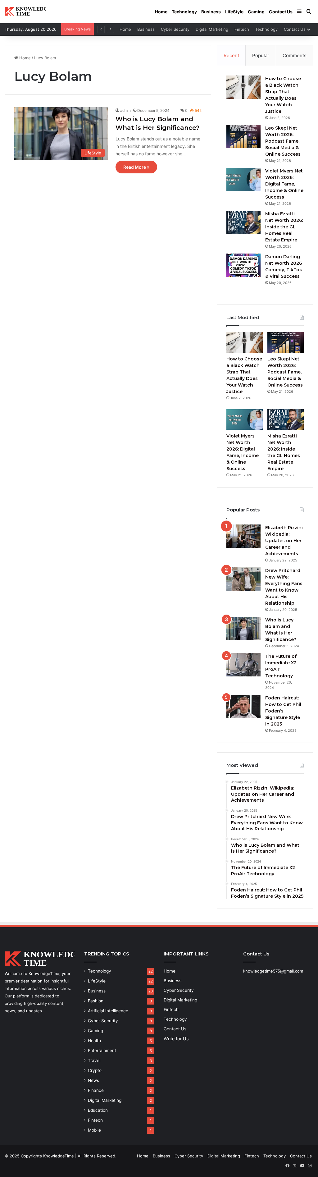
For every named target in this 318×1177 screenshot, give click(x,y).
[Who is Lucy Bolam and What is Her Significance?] (243, 628)
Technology (184, 11)
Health (94, 1040)
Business (211, 11)
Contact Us (281, 11)
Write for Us (176, 1038)
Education (98, 1110)
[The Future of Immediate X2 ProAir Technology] (243, 664)
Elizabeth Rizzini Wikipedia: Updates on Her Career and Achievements (284, 540)
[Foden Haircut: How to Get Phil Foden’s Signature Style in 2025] (243, 706)
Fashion (95, 1000)
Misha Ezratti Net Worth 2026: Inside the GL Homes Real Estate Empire (284, 227)
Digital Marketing (212, 29)
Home (161, 11)
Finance (96, 1090)
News (93, 1080)
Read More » (136, 167)
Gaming (256, 11)
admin (125, 110)
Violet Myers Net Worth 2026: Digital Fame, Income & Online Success (284, 184)
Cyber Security (175, 29)
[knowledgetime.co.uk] (25, 12)
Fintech (241, 29)
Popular (260, 55)
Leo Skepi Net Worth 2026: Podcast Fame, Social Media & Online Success (283, 141)
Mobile (94, 1130)
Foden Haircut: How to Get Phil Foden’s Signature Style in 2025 (283, 711)
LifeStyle (234, 11)
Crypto (95, 1070)
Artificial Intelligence (108, 1010)
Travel (94, 1060)
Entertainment (102, 1050)
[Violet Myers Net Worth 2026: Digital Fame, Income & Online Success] (243, 179)
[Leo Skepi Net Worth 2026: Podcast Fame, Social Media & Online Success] (243, 136)
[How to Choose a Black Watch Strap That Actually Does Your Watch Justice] (243, 87)
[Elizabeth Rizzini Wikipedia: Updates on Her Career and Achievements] (243, 536)
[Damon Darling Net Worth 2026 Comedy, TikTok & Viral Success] (243, 265)
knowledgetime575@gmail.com (273, 971)
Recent (231, 55)
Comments (295, 55)
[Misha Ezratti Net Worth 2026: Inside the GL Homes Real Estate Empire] (243, 222)
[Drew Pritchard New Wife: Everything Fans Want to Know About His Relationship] (243, 579)
